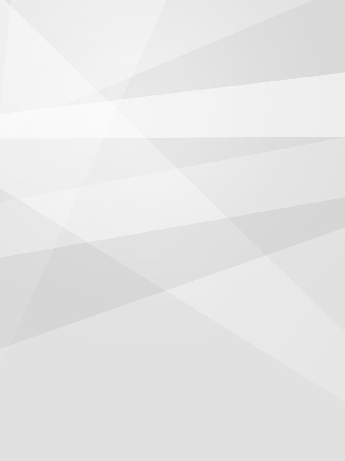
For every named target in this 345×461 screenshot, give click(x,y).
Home (51, 38)
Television (129, 38)
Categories (14, 14)
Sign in (332, 14)
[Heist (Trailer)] (60, 70)
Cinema (87, 38)
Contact (291, 38)
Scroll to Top (317, 431)
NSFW (254, 38)
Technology (212, 38)
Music (169, 38)
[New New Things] (173, 14)
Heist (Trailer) (38, 236)
